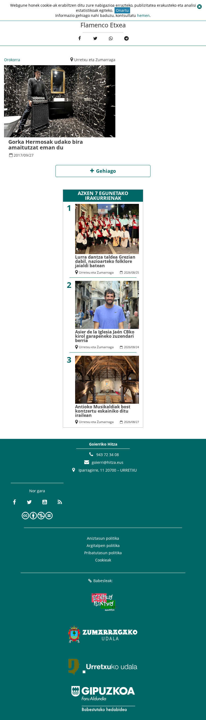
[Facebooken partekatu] (79, 38)
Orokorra (12, 59)
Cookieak (103, 560)
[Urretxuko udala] (103, 666)
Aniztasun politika (103, 538)
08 (133, 272)
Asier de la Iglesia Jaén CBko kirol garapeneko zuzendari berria (104, 336)
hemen (143, 15)
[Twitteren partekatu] (95, 38)
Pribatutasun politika (103, 552)
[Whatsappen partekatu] (111, 38)
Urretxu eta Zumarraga (94, 59)
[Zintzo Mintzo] (103, 602)
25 (137, 272)
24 (137, 347)
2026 (127, 272)
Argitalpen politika (103, 545)
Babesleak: (103, 580)
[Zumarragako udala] (103, 634)
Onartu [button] (122, 10)
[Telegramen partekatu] (126, 38)
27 (31, 155)
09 (26, 155)
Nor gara (37, 490)
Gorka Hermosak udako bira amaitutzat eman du (45, 144)
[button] (199, 7)
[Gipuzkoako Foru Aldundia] (103, 698)
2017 (18, 155)
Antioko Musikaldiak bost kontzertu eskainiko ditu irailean (102, 411)
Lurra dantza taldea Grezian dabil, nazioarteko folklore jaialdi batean (105, 261)
